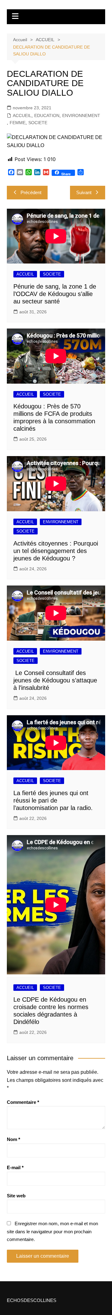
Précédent (31, 192)
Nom (13, 1139)
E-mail (15, 1167)
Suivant (83, 192)
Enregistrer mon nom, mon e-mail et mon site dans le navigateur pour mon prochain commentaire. (52, 1231)
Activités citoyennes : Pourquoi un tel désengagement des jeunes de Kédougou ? (55, 551)
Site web (16, 1195)
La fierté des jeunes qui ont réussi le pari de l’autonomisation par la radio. (53, 800)
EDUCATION (46, 115)
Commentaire (23, 1102)
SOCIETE (37, 122)
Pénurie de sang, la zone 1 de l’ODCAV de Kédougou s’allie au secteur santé (54, 294)
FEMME (18, 122)
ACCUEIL (22, 115)
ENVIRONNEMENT (81, 115)
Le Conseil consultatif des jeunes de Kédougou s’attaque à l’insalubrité (55, 680)
